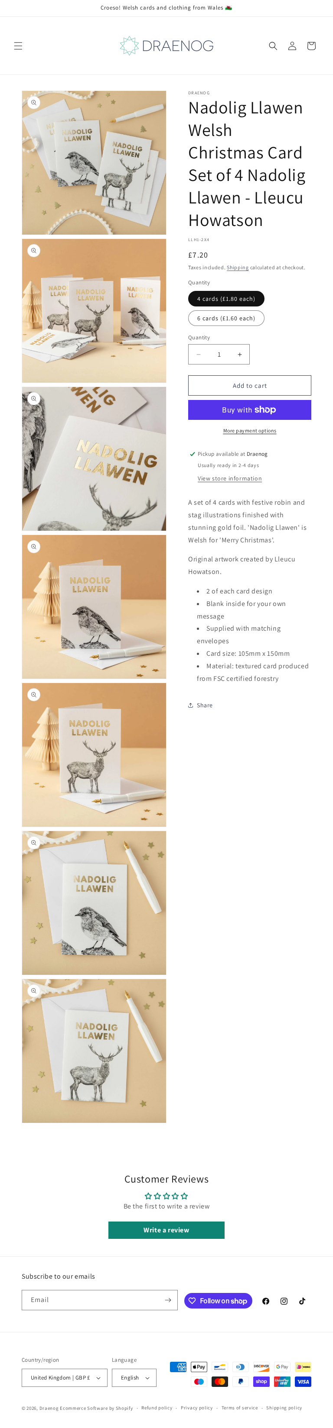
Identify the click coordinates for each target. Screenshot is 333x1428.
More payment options (250, 430)
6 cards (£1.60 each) (226, 318)
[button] (18, 45)
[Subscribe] (167, 1300)
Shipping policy (284, 1408)
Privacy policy (197, 1408)
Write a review (166, 1230)
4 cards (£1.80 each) (226, 299)
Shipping (238, 267)
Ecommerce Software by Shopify (96, 1408)
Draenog (49, 1408)
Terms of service (240, 1408)
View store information (230, 478)
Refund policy (156, 1408)
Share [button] (205, 705)
